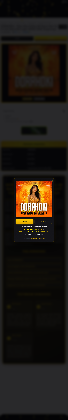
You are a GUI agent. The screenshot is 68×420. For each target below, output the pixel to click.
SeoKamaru (42, 238)
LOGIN (43, 221)
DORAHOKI (34, 238)
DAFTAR (24, 221)
